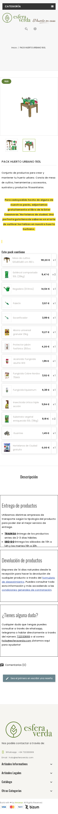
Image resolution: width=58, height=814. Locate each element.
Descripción (29, 476)
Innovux (19, 802)
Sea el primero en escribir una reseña (31, 678)
